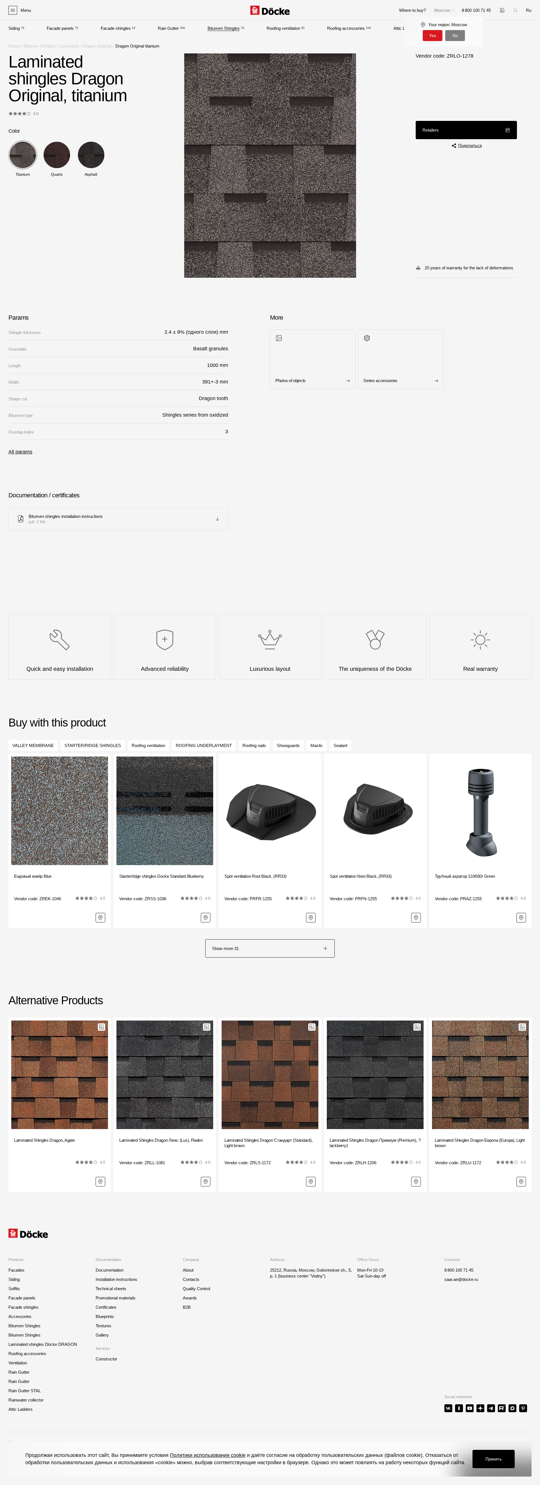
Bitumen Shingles (224, 28)
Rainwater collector (26, 1400)
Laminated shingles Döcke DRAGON (42, 1344)
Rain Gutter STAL (24, 1390)
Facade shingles (116, 28)
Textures (103, 1325)
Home (14, 46)
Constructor (106, 1359)
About (188, 1270)
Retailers (430, 130)
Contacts (191, 1279)
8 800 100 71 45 (458, 1270)
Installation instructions (116, 1279)
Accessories (20, 1316)
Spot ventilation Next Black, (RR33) (361, 876)
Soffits (14, 1288)
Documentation (109, 1270)
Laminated (69, 46)
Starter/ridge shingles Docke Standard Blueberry (161, 876)
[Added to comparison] (502, 10)
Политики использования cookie (208, 1455)
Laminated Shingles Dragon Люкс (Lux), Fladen (161, 1140)
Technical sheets (111, 1288)
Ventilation (17, 1362)
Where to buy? (412, 10)
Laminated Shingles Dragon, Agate (44, 1140)
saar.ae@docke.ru (461, 1279)
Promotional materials (116, 1298)
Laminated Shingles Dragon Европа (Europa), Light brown (480, 1143)
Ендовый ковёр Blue (32, 876)
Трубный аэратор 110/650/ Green (465, 876)
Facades (16, 1270)
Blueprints (105, 1316)
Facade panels (60, 28)
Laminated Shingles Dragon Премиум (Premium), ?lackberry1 (375, 1143)
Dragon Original (97, 46)
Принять (493, 1459)
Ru (528, 10)
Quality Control (196, 1288)
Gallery (102, 1335)
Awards (190, 1298)
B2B (187, 1307)
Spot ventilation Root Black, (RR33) (255, 876)
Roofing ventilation (283, 28)
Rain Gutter (168, 28)
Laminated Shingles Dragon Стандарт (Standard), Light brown (268, 1143)
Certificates (106, 1307)
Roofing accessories (346, 28)
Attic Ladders (20, 1409)
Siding (14, 28)
